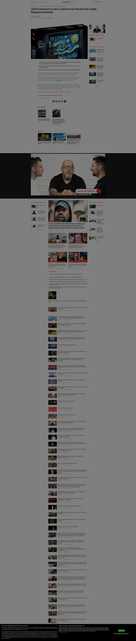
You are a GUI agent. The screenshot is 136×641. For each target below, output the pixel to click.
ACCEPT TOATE (121, 630)
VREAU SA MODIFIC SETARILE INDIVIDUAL (121, 633)
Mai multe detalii (25, 629)
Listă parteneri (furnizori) (63, 632)
